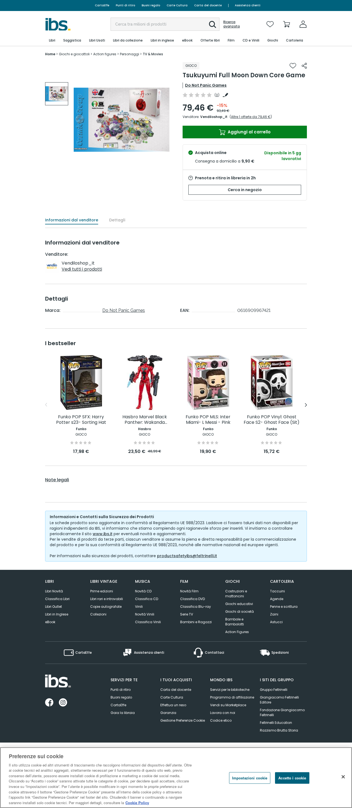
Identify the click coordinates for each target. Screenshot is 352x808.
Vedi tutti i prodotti (82, 269)
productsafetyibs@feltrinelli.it (187, 556)
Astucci (276, 622)
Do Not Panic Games (206, 85)
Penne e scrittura (284, 606)
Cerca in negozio (245, 190)
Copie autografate (106, 606)
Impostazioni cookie (249, 777)
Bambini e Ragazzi (196, 622)
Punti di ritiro (125, 5)
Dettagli (117, 220)
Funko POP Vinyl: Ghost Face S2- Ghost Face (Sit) (271, 419)
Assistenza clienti (247, 5)
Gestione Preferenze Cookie (182, 720)
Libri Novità (54, 591)
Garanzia (168, 712)
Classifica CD (146, 599)
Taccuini (277, 591)
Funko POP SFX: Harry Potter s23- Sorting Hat (81, 419)
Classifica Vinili (148, 622)
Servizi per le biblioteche (229, 689)
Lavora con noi (222, 712)
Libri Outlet (53, 606)
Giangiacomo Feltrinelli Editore (279, 700)
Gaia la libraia (123, 712)
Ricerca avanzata (231, 24)
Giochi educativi (239, 603)
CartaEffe (102, 5)
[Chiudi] (343, 777)
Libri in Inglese (56, 614)
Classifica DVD (192, 599)
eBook (50, 622)
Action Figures (237, 632)
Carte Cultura (177, 5)
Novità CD (143, 591)
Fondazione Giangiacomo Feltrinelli (282, 712)
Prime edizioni (101, 591)
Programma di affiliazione (232, 697)
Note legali (57, 480)
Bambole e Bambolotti (234, 621)
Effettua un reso (173, 705)
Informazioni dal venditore (71, 220)
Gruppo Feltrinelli (273, 689)
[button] (212, 24)
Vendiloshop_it (213, 116)
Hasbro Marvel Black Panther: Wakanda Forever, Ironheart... (144, 419)
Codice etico (221, 720)
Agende (276, 599)
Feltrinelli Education (276, 722)
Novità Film (189, 591)
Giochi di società (239, 611)
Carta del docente (208, 5)
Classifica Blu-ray (195, 606)
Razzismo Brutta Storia (279, 730)
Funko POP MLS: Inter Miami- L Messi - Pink (208, 419)
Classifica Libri (57, 599)
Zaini (274, 614)
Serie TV (186, 614)
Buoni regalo (151, 5)
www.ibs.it (102, 534)
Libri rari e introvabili (106, 599)
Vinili (139, 606)
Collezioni (98, 614)
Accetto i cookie (292, 777)
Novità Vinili (144, 614)
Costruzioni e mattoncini (236, 593)
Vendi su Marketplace (228, 705)
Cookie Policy (137, 802)
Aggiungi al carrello (249, 132)
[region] (176, 777)
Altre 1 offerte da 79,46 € (251, 116)
